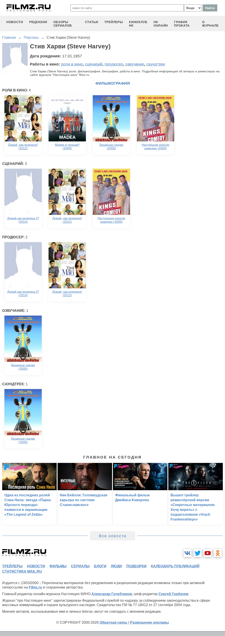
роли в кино (72, 64)
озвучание (134, 64)
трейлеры (113, 22)
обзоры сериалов (62, 23)
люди (116, 566)
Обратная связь (113, 622)
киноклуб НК (138, 23)
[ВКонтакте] (187, 553)
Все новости (112, 536)
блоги (100, 566)
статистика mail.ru (22, 571)
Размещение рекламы (149, 622)
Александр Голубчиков (111, 594)
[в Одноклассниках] (218, 553)
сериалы (80, 566)
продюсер (114, 64)
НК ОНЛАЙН (161, 23)
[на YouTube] (208, 553)
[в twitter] (197, 553)
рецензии (38, 22)
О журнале (210, 23)
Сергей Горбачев (173, 594)
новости (14, 22)
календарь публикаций (175, 566)
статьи (91, 22)
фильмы (58, 566)
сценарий (93, 64)
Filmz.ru (35, 587)
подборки (136, 566)
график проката (182, 23)
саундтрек (155, 64)
